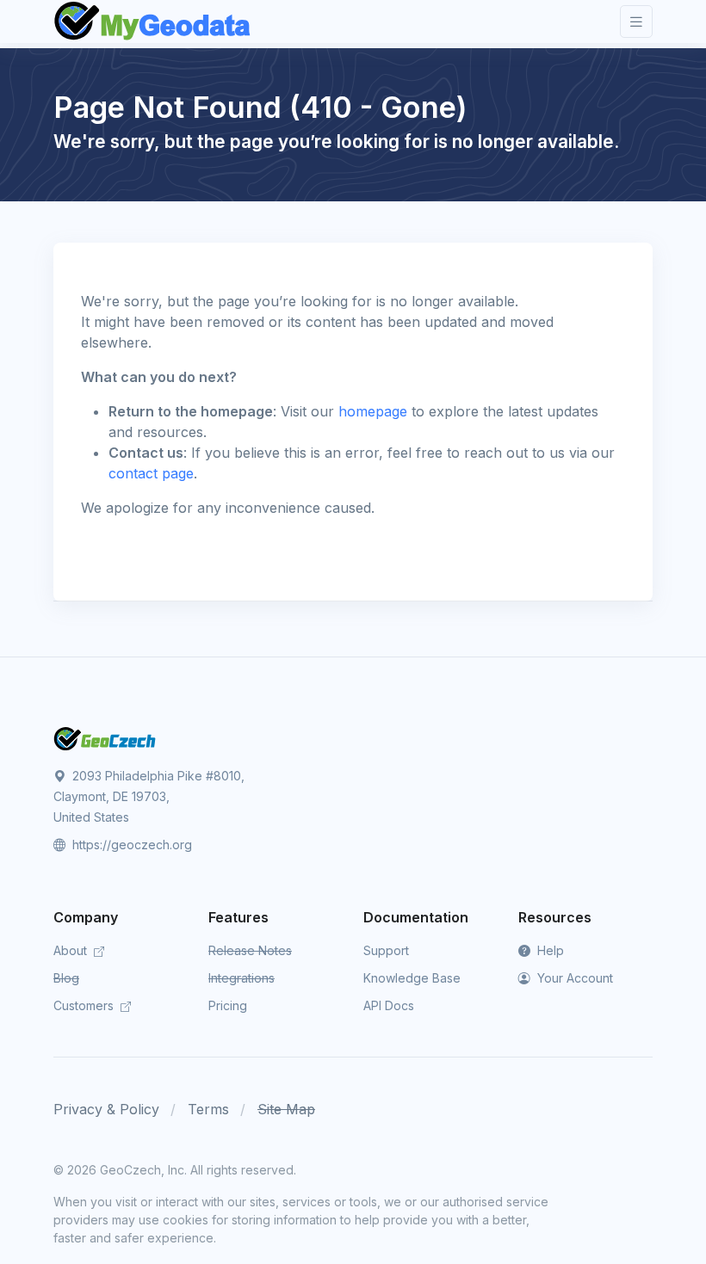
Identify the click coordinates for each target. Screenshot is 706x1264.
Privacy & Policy (106, 1109)
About (71, 950)
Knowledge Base (412, 978)
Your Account (573, 978)
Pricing (227, 1005)
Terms (208, 1109)
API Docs (388, 1005)
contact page (151, 473)
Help (549, 950)
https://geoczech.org (130, 844)
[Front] (153, 21)
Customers (85, 1005)
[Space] (105, 737)
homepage (372, 411)
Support (386, 950)
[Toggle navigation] (636, 22)
